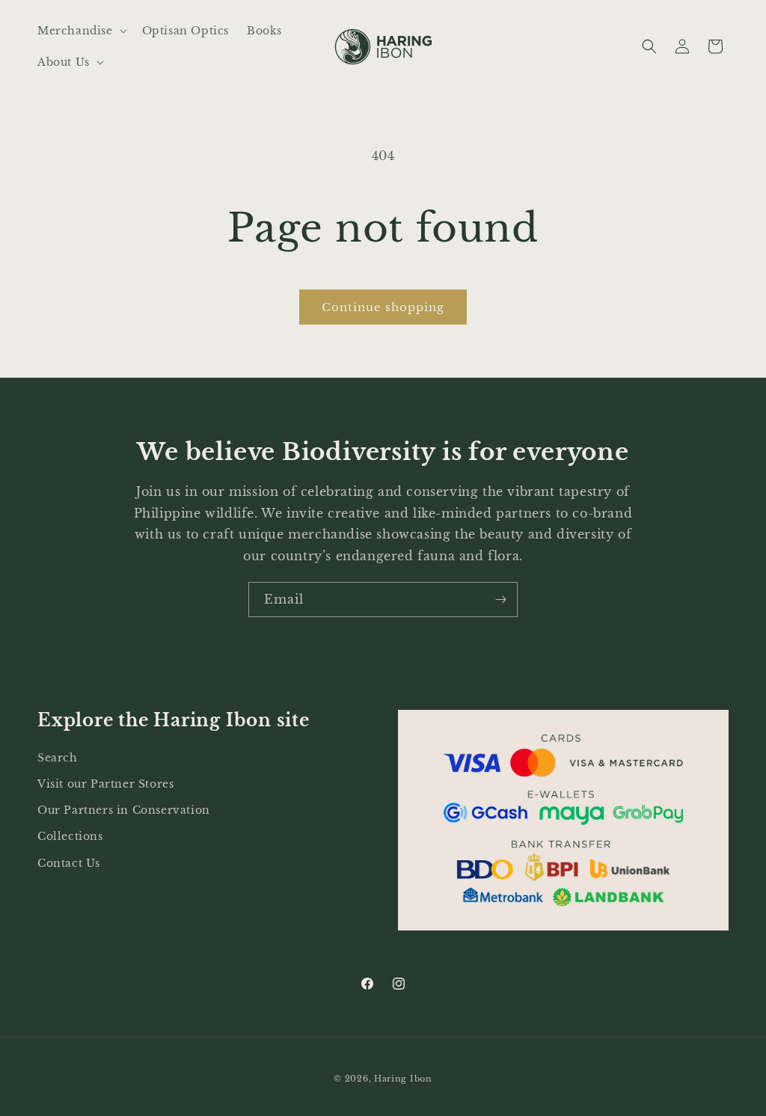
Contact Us (68, 863)
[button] (80, 30)
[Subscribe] (500, 599)
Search (57, 757)
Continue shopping (383, 307)
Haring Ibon (403, 1078)
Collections (70, 836)
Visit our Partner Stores (105, 784)
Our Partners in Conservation (123, 810)
